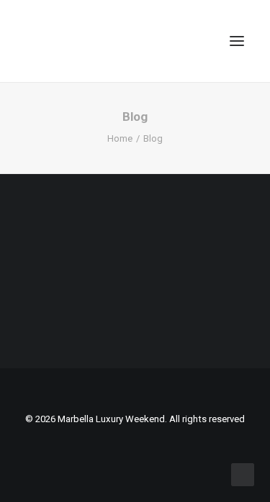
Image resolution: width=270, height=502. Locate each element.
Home (119, 138)
